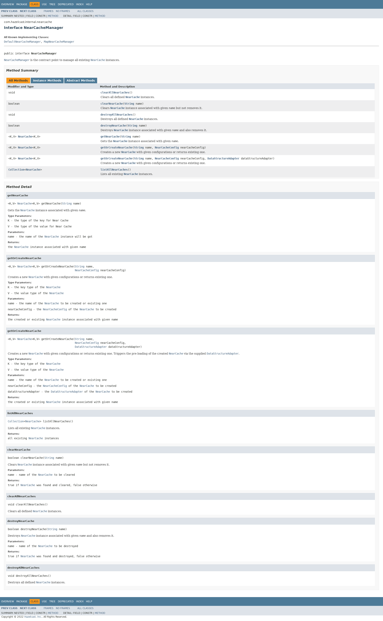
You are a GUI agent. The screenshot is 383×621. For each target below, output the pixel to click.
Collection (16, 169)
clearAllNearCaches (115, 92)
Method (53, 16)
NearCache (25, 136)
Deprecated (66, 4)
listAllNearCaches (114, 169)
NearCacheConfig (167, 147)
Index (80, 4)
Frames (48, 11)
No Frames (63, 11)
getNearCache (110, 136)
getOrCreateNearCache (116, 147)
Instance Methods (47, 80)
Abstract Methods (81, 80)
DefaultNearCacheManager (22, 41)
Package (21, 4)
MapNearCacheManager (59, 41)
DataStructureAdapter (223, 158)
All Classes (85, 11)
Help (89, 4)
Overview (7, 4)
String (129, 103)
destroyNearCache (113, 125)
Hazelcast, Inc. (33, 616)
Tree (52, 4)
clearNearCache (112, 103)
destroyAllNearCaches (116, 114)
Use (44, 4)
